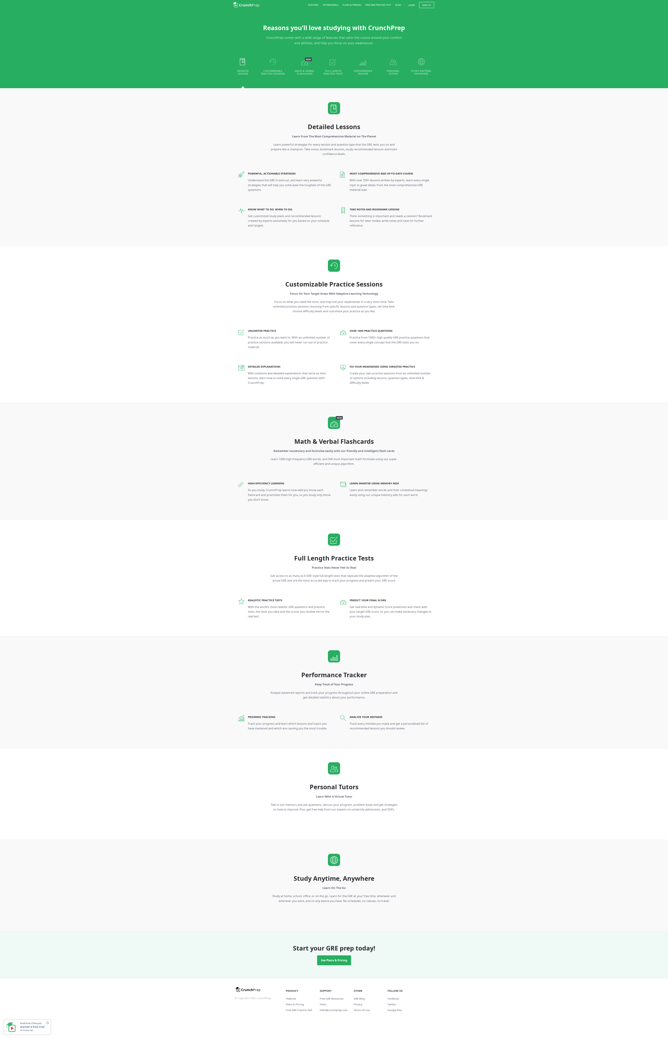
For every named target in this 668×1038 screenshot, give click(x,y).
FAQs (323, 1004)
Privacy (358, 1004)
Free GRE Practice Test (378, 4)
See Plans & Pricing (334, 960)
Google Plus (395, 1010)
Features (313, 4)
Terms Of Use (362, 1010)
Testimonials (330, 4)
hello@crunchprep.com (334, 1010)
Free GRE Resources (331, 998)
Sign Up (426, 5)
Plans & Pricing (352, 4)
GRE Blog (359, 998)
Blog (398, 4)
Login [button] (411, 5)
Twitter (392, 1004)
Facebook (393, 998)
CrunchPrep (246, 4)
